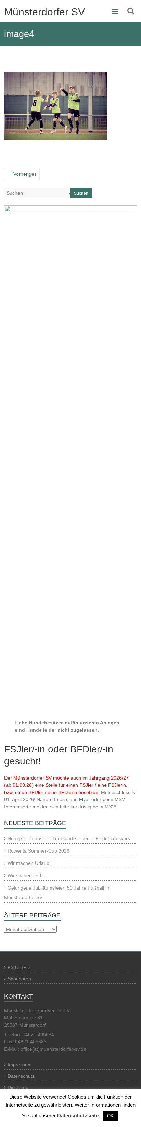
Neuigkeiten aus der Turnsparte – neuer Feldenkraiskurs (69, 838)
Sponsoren (19, 978)
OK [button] (110, 1115)
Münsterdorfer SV (44, 11)
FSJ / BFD (19, 967)
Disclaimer (19, 1087)
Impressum (20, 1064)
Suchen (81, 193)
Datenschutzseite (78, 1115)
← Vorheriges (22, 174)
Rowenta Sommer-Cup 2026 (38, 851)
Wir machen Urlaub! (29, 863)
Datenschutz (21, 1076)
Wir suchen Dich (25, 875)
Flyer (84, 799)
